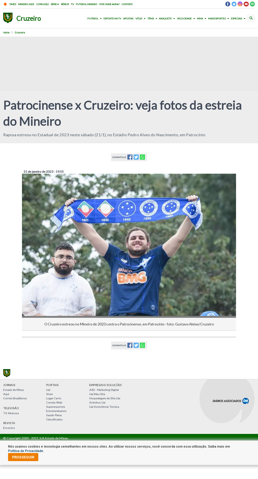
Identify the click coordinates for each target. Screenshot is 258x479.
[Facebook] (227, 5)
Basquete (165, 18)
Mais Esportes (217, 18)
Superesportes (55, 406)
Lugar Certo (53, 398)
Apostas (128, 18)
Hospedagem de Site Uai (104, 398)
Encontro (9, 427)
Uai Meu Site (97, 394)
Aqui (6, 394)
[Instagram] (240, 5)
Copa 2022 (42, 4)
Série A (55, 4)
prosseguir (23, 457)
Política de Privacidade (25, 451)
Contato (127, 4)
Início (6, 32)
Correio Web (54, 402)
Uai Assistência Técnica (104, 406)
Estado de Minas (13, 389)
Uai (48, 389)
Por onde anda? (109, 4)
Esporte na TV (112, 18)
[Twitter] (233, 5)
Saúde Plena (54, 415)
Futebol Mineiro (86, 4)
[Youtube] (246, 5)
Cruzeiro (20, 32)
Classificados (54, 419)
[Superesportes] (7, 18)
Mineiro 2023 (26, 4)
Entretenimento (56, 411)
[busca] (251, 18)
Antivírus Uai (97, 402)
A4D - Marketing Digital (104, 389)
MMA (200, 18)
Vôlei (138, 18)
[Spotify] (252, 5)
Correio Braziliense (15, 398)
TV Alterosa (11, 413)
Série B (65, 4)
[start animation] (31, 182)
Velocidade (184, 18)
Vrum (49, 394)
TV (72, 4)
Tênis (151, 18)
